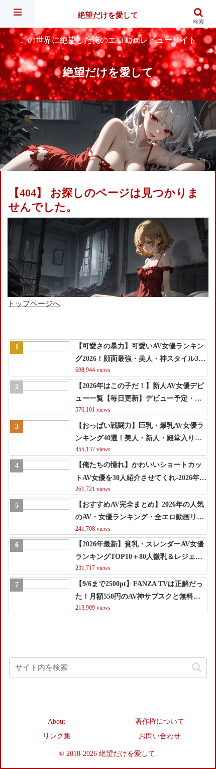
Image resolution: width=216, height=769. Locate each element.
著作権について (159, 721)
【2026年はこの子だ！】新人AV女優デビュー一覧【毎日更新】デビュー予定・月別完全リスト (139, 393)
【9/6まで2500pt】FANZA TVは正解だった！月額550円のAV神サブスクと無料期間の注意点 (139, 591)
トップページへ (34, 304)
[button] (196, 667)
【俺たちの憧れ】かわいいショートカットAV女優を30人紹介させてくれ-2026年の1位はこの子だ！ (140, 472)
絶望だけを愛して (108, 15)
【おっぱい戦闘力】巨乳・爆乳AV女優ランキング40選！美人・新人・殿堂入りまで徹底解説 (139, 433)
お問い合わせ (160, 736)
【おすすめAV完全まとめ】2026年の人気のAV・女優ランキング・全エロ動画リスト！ (139, 512)
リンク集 (57, 736)
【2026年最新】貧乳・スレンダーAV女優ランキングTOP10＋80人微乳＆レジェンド (139, 551)
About (56, 721)
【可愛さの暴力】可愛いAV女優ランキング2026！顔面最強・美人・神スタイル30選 (139, 353)
